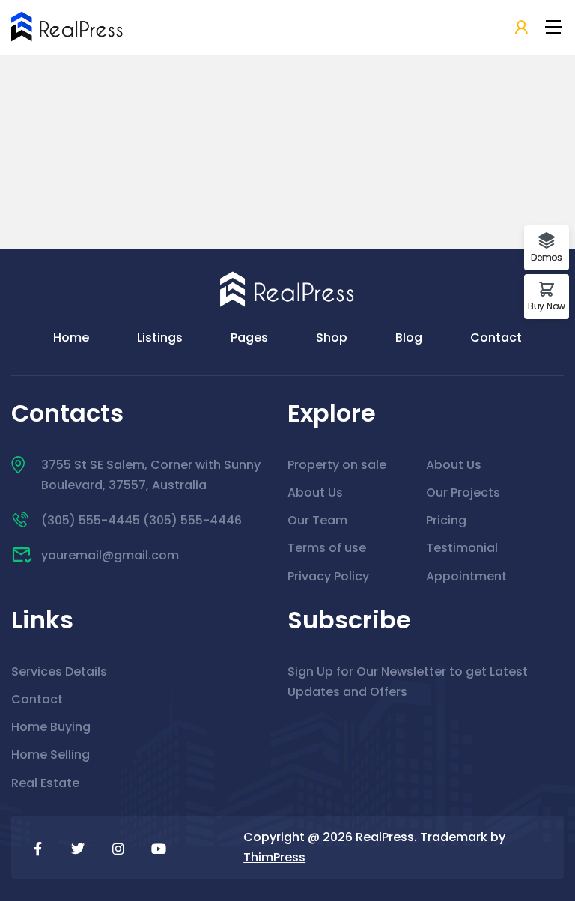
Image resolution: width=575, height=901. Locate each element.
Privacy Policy (328, 576)
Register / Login (521, 28)
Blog (408, 337)
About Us (315, 492)
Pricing (446, 520)
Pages (249, 337)
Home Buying (51, 726)
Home (71, 337)
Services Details (59, 671)
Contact (496, 337)
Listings (160, 337)
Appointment (466, 576)
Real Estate (45, 783)
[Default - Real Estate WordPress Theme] (67, 26)
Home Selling (50, 754)
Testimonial (462, 547)
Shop (331, 337)
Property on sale (337, 464)
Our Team (317, 520)
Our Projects (463, 492)
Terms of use (327, 547)
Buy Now (546, 305)
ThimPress (274, 857)
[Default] (287, 288)
